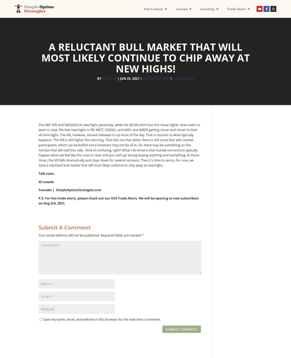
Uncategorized (156, 78)
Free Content (153, 9)
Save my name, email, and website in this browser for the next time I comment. (102, 319)
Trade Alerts (236, 9)
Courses (181, 9)
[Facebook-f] (266, 9)
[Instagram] (273, 9)
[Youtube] (259, 9)
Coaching (207, 9)
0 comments (183, 78)
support (109, 78)
